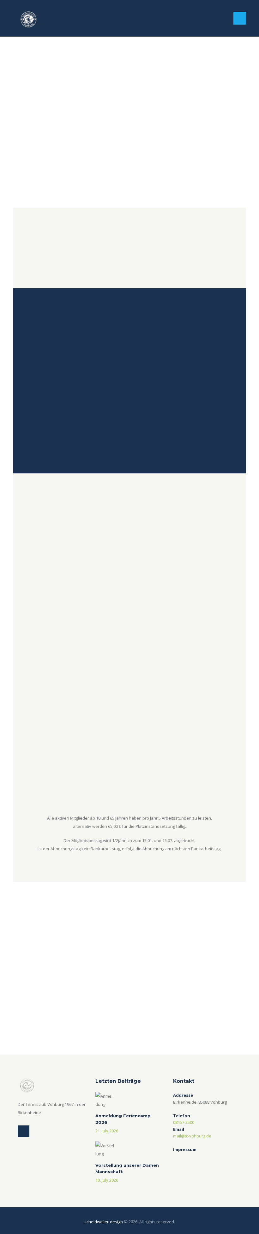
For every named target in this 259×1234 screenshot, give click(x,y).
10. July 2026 (106, 1180)
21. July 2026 (106, 1131)
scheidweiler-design (103, 1222)
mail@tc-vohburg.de (192, 1136)
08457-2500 (183, 1122)
